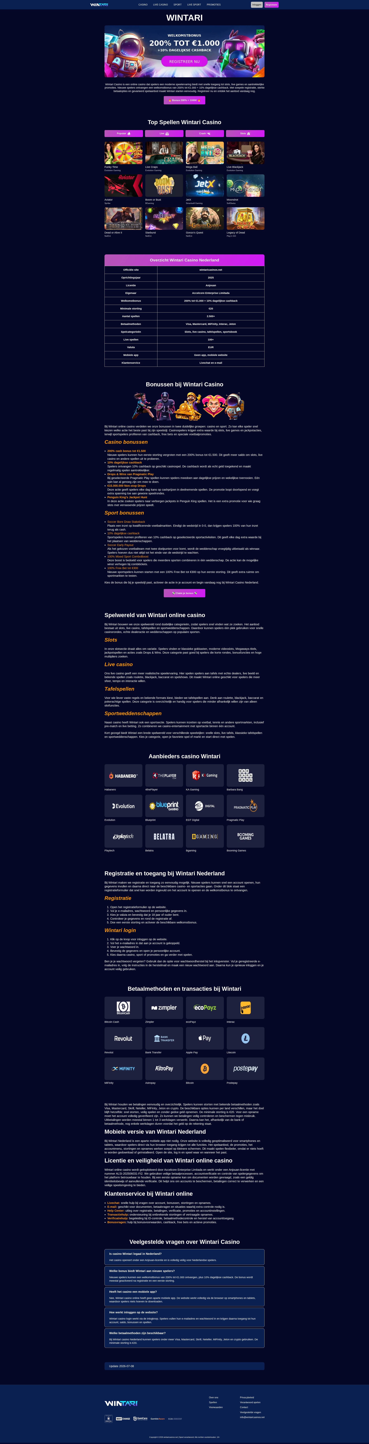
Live (162, 133)
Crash (202, 133)
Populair (121, 133)
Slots (243, 133)
